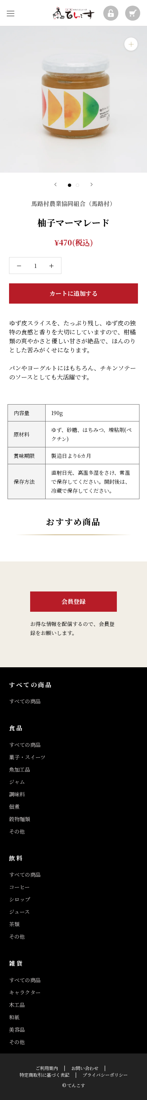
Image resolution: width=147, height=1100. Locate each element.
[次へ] (91, 184)
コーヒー (19, 887)
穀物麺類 (19, 819)
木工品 (17, 1004)
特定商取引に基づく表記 (44, 1074)
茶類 (14, 924)
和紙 (14, 1017)
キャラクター (25, 992)
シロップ (19, 899)
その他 (17, 831)
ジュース (19, 911)
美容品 (17, 1029)
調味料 (17, 794)
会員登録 (73, 601)
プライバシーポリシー (105, 1074)
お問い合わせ (84, 1068)
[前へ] (55, 184)
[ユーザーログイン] (110, 13)
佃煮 (14, 806)
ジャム (17, 781)
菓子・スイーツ (27, 757)
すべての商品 (25, 701)
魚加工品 (19, 769)
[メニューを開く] (10, 13)
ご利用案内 (46, 1068)
